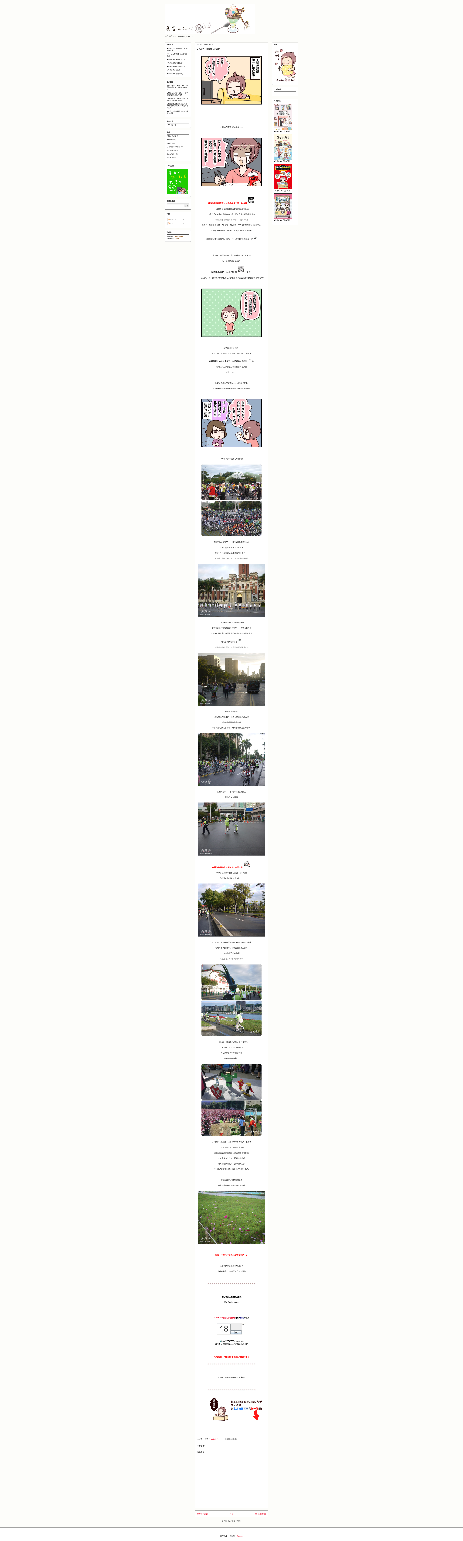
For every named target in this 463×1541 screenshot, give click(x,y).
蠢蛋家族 (170, 157)
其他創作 (170, 143)
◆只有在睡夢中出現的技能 (176, 66)
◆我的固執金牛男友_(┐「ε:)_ (177, 59)
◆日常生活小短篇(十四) (175, 74)
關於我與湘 (170, 154)
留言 (171, 223)
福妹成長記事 (171, 150)
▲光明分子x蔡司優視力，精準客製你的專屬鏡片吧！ (177, 94)
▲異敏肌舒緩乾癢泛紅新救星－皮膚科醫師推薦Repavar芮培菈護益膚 (178, 106)
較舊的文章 (260, 1514)
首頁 (231, 1514)
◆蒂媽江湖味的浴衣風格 (175, 63)
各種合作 (170, 140)
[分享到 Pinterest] (236, 1439)
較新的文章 (202, 1514)
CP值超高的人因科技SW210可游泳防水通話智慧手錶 (177, 99)
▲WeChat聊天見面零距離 (224, 1318)
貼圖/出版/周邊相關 (173, 147)
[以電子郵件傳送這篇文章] (226, 1439)
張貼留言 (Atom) (234, 1521)
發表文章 (173, 219)
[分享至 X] (231, 1439)
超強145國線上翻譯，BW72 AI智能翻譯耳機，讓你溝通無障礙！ (177, 87)
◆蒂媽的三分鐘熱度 (173, 70)
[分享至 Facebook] (233, 1439)
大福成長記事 (171, 136)
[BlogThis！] (229, 1439)
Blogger (240, 1536)
